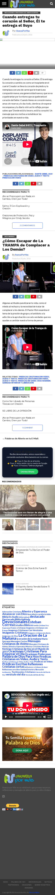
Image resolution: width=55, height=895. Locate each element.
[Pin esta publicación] (30, 72)
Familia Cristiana (39, 625)
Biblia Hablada (24, 617)
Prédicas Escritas (14, 664)
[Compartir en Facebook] (12, 72)
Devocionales (15, 621)
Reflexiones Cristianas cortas (22, 665)
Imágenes (29, 888)
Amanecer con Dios (14, 613)
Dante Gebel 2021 (43, 174)
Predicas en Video (11, 178)
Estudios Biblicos (23, 625)
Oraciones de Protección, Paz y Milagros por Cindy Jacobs (18, 216)
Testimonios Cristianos (24, 672)
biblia (49, 614)
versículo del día (15, 674)
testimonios (6, 672)
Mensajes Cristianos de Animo (21, 642)
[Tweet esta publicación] (18, 72)
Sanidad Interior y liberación (18, 383)
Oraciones (26, 885)
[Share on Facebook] (15, 296)
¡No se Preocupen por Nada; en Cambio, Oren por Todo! (18, 197)
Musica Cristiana (33, 646)
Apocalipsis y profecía (36, 614)
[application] (27, 705)
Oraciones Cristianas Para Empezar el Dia (24, 652)
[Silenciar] (44, 716)
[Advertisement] (27, 844)
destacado (37, 616)
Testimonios (13, 885)
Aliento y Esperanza (34, 611)
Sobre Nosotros (42, 885)
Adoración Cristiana (11, 612)
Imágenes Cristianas (15, 632)
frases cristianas (18, 628)
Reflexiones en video (11, 670)
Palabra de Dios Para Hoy (20, 656)
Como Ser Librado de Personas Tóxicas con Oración (18, 402)
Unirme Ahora (27, 471)
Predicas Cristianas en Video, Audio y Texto (26, 176)
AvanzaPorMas (23, 31)
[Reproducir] (6, 716)
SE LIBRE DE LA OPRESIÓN (16, 411)
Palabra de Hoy (18, 882)
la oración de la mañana (29, 638)
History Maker (34, 892)
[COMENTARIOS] (42, 72)
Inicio (5, 882)
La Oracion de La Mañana (24, 636)
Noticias (45, 647)
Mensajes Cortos (19, 641)
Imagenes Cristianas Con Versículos (25, 630)
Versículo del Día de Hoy (34, 675)
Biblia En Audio (10, 616)
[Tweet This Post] (21, 296)
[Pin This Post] (33, 296)
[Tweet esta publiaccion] (21, 183)
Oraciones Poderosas (38, 654)
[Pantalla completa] (49, 716)
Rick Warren (43, 381)
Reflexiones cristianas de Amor (36, 667)
